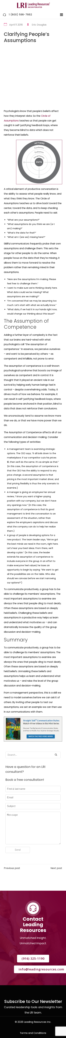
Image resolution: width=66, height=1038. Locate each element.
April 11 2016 (16, 24)
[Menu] (61, 14)
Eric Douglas (39, 24)
